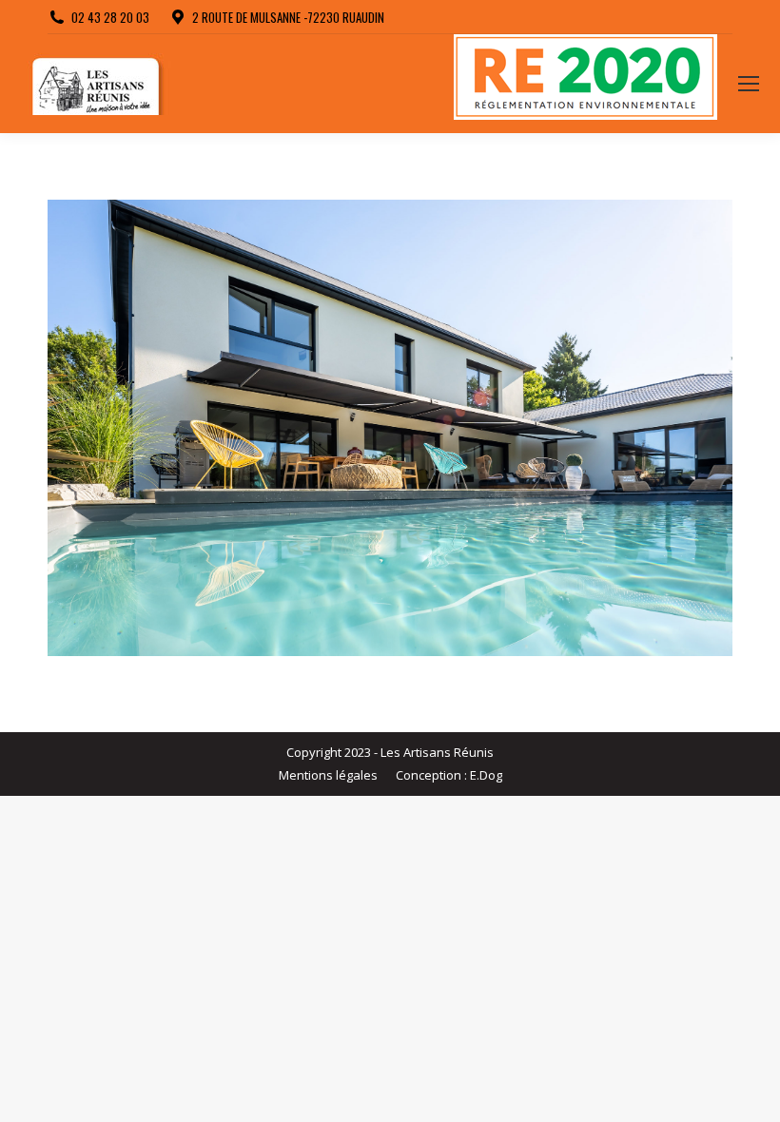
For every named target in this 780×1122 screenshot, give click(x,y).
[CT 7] (390, 428)
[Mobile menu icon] (748, 83)
